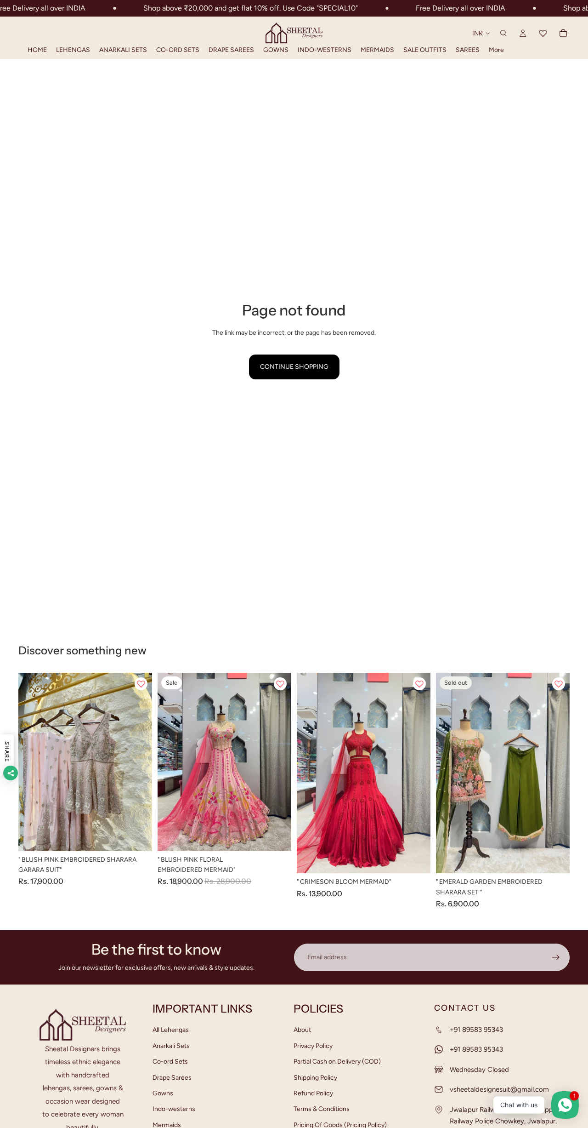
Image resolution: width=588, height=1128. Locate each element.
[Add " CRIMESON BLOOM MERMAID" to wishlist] (419, 683)
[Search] (503, 33)
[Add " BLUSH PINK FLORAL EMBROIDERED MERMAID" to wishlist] (280, 683)
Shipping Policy (315, 1077)
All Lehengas (171, 1030)
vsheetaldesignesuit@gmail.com (499, 1089)
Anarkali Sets (171, 1045)
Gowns (163, 1093)
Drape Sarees (172, 1077)
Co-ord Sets (170, 1061)
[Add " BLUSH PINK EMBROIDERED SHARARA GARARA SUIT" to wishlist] (141, 683)
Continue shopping (294, 367)
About (302, 1030)
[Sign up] (555, 957)
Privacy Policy (313, 1045)
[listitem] (496, 50)
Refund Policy (313, 1093)
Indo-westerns (174, 1109)
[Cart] (563, 33)
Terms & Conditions (322, 1109)
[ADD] (138, 837)
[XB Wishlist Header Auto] (543, 33)
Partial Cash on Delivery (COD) (337, 1061)
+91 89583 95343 (476, 1029)
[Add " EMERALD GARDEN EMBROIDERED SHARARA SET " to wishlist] (558, 683)
